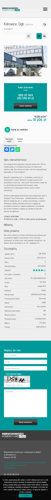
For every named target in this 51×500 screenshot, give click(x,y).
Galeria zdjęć (39, 36)
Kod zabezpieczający (13, 374)
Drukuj (44, 36)
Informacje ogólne (9, 140)
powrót (44, 24)
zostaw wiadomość (25, 106)
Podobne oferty (20, 140)
